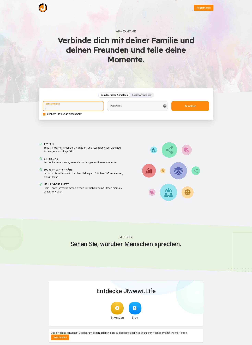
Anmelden (190, 106)
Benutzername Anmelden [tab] (114, 95)
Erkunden (117, 317)
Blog (135, 317)
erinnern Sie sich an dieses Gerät (64, 114)
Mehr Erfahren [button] (179, 332)
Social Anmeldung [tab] (141, 95)
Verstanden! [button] (60, 337)
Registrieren (204, 7)
